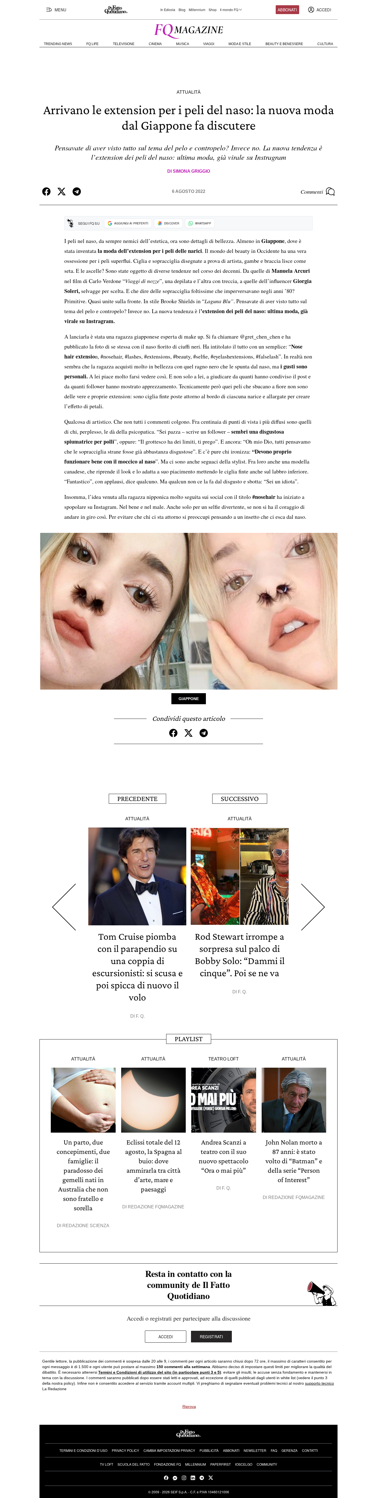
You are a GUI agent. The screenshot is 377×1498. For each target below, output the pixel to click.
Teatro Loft (223, 1059)
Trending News (58, 44)
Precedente (137, 799)
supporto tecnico (319, 1383)
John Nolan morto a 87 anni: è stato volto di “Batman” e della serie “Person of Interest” (294, 1161)
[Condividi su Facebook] (46, 191)
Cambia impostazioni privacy (169, 1450)
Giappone (189, 698)
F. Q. (140, 1016)
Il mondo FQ (229, 9)
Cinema (155, 44)
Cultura (325, 44)
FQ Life (92, 44)
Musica (182, 44)
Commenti (312, 191)
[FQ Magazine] (188, 30)
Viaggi (208, 44)
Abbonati (287, 9)
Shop (213, 9)
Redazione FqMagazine (156, 1206)
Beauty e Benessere (284, 44)
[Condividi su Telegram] (77, 191)
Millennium (197, 9)
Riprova (189, 1406)
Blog (182, 9)
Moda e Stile (240, 44)
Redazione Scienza (85, 1225)
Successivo (240, 799)
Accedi (165, 1336)
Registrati (211, 1336)
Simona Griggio (191, 171)
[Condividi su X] (61, 191)
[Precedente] (63, 907)
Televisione (123, 44)
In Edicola (167, 9)
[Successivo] (313, 907)
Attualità (189, 92)
